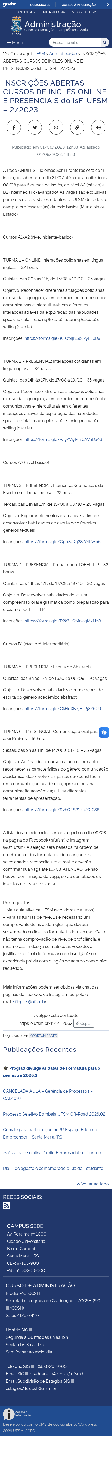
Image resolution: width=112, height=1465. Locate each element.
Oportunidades (43, 1035)
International (54, 12)
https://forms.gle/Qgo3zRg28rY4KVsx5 (62, 541)
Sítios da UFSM (84, 12)
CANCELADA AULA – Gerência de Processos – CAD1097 (48, 1094)
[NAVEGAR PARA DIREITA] (108, 4)
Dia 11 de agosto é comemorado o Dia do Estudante (53, 1168)
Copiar (86, 1023)
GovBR (9, 4)
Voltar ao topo (94, 1183)
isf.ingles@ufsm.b (28, 1001)
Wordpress (87, 1423)
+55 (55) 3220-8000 (26, 1270)
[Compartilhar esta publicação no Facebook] (14, 127)
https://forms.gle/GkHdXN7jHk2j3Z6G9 (62, 708)
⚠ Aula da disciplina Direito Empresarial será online (52, 1152)
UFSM (18, 1430)
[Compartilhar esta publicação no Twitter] (35, 127)
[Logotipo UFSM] (16, 24)
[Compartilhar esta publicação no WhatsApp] (56, 127)
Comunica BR (40, 5)
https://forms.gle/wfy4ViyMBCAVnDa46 (63, 439)
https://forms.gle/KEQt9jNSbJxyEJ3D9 (62, 338)
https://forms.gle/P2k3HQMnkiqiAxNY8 (62, 620)
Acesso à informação (79, 5)
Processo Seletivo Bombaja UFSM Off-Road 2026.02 (54, 1114)
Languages (25, 12)
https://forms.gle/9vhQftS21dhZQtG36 (61, 809)
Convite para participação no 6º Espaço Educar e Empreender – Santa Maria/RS (50, 1133)
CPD (31, 1430)
